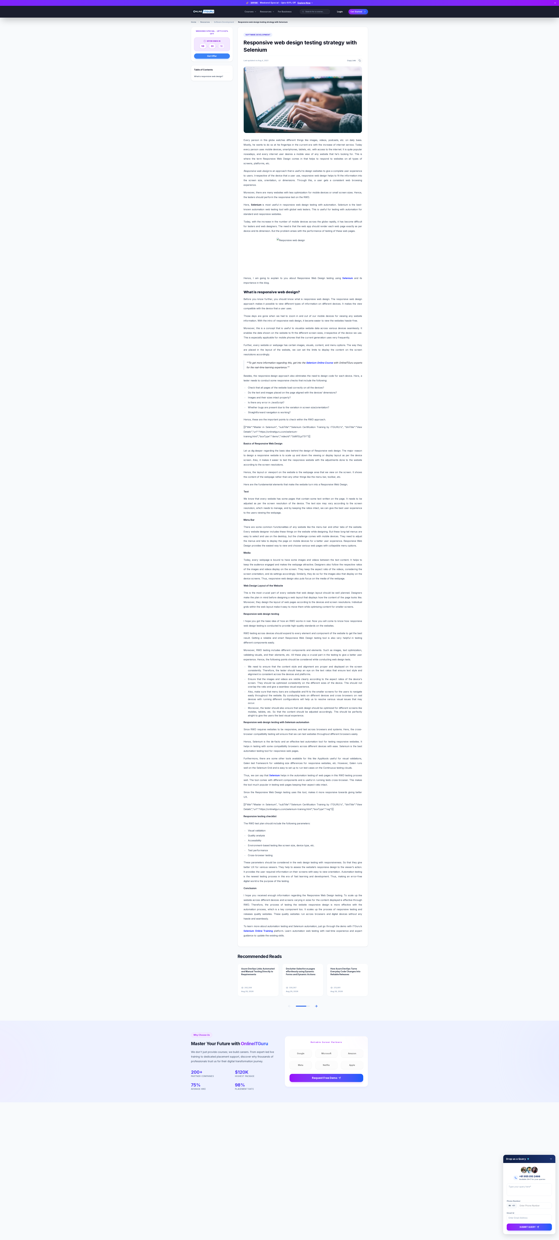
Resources (265, 11)
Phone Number (514, 1201)
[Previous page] (289, 1006)
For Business (285, 11)
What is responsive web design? (208, 76)
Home (193, 22)
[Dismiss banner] (555, 3)
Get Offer (212, 56)
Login (340, 11)
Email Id (510, 1213)
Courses (249, 11)
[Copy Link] (359, 60)
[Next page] (316, 1006)
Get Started (356, 11)
